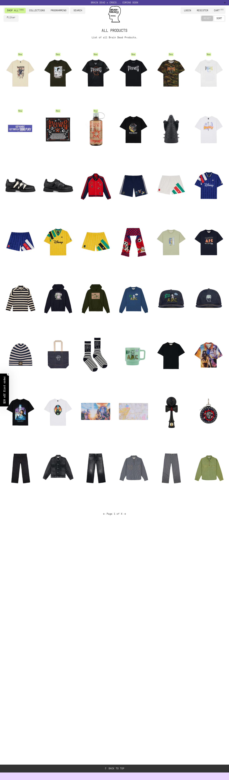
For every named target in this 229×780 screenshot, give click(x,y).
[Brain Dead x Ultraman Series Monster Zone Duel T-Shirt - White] (208, 129)
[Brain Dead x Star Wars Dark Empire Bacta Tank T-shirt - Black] (20, 411)
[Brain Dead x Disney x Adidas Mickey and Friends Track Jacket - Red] (95, 185)
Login (187, 10)
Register (202, 10)
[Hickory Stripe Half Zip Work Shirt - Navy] (133, 468)
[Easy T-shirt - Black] (171, 355)
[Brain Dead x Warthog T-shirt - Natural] (20, 72)
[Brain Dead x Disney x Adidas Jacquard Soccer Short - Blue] (20, 242)
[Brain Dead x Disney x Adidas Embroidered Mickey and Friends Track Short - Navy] (133, 185)
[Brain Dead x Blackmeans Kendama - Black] (171, 411)
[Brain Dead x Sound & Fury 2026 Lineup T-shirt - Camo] (171, 72)
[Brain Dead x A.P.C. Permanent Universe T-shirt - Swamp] (171, 242)
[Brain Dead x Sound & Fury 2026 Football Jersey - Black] (95, 72)
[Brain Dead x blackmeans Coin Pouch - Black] (208, 411)
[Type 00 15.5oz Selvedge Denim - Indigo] (20, 468)
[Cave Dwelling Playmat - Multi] (133, 411)
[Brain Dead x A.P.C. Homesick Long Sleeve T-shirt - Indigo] (133, 298)
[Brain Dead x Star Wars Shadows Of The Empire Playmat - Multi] (95, 411)
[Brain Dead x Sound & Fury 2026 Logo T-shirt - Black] (133, 72)
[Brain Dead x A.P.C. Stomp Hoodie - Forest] (95, 298)
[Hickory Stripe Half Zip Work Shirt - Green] (208, 468)
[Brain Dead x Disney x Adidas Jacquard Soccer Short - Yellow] (95, 242)
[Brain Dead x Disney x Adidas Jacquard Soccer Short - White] (171, 185)
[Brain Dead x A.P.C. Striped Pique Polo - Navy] (20, 298)
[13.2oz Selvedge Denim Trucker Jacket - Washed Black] (58, 468)
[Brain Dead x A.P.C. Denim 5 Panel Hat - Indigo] (171, 298)
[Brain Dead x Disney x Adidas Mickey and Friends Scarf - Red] (133, 242)
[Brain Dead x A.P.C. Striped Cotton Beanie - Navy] (20, 355)
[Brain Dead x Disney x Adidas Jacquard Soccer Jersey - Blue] (208, 185)
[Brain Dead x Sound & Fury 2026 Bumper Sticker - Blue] (20, 129)
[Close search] (83, 10)
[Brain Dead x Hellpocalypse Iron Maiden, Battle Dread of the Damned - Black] (171, 129)
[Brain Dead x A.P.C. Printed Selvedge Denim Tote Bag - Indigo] (58, 355)
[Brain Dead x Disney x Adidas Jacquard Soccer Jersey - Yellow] (58, 242)
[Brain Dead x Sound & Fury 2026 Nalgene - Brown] (95, 129)
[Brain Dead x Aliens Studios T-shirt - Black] (133, 129)
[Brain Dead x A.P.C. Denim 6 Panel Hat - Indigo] (208, 298)
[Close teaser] (8, 374)
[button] (114, 2)
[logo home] (114, 14)
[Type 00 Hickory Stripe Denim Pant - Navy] (171, 468)
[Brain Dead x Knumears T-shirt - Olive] (58, 72)
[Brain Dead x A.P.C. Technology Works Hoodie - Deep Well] (58, 298)
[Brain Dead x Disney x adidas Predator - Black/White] (20, 185)
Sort (219, 18)
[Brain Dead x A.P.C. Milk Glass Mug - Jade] (133, 355)
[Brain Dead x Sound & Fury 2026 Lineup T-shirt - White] (208, 72)
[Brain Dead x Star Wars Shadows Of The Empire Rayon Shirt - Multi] (208, 355)
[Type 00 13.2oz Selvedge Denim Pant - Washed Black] (95, 468)
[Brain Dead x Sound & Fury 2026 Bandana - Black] (58, 129)
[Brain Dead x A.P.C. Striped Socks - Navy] (95, 355)
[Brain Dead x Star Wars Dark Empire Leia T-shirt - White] (58, 411)
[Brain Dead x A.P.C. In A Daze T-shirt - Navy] (208, 242)
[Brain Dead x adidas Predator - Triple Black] (58, 185)
